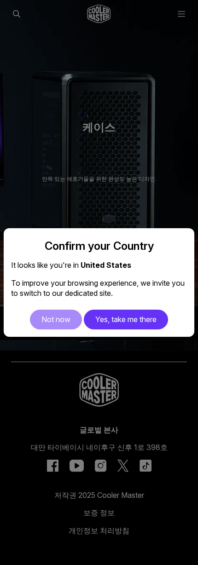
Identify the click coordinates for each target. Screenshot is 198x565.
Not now (55, 319)
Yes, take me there (126, 319)
